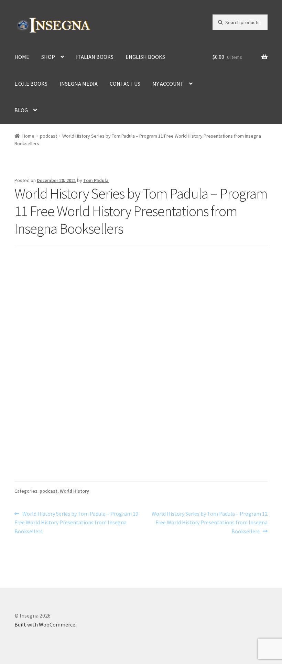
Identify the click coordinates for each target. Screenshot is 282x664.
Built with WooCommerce (44, 624)
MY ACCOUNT (168, 83)
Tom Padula (96, 180)
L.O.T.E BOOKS (30, 83)
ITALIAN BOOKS (94, 56)
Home (28, 136)
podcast (48, 136)
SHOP (48, 56)
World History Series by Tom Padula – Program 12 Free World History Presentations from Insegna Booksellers (209, 522)
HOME (21, 56)
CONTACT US (125, 83)
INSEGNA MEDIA (78, 83)
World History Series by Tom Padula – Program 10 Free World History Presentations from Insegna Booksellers (76, 522)
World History (74, 491)
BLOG (21, 110)
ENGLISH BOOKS (145, 56)
